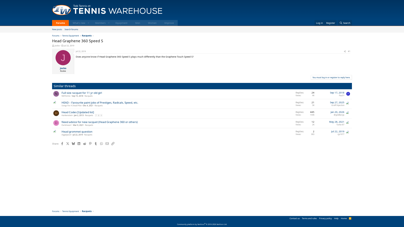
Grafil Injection (337, 105)
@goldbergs (339, 115)
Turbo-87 (340, 124)
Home (344, 218)
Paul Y (341, 95)
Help (336, 218)
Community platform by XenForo (202, 224)
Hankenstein (67, 115)
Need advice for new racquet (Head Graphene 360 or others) (100, 122)
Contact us (295, 218)
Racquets (89, 96)
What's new (79, 22)
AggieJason (66, 134)
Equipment (121, 22)
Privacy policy (325, 218)
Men (137, 22)
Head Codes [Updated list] (78, 112)
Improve (169, 22)
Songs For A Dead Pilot (71, 105)
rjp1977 (341, 134)
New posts (57, 29)
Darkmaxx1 (67, 125)
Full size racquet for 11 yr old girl (82, 93)
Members (100, 22)
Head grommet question (77, 131)
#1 (349, 51)
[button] (88, 23)
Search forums (71, 29)
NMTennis (66, 96)
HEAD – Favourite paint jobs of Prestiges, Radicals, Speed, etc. (100, 102)
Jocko (57, 45)
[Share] (345, 51)
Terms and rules (309, 218)
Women (152, 22)
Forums (60, 22)
